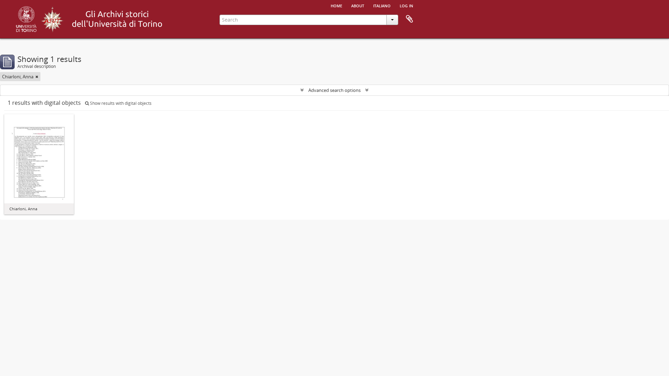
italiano (382, 5)
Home (336, 5)
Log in (406, 5)
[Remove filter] (37, 76)
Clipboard (409, 19)
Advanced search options (334, 90)
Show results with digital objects (120, 103)
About (357, 5)
